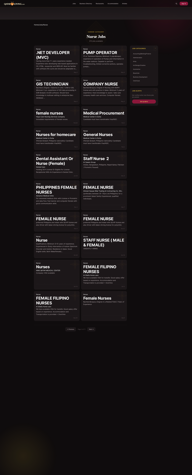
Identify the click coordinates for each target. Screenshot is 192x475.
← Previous (70, 329)
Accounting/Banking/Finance (142, 54)
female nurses (49, 113)
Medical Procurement (103, 113)
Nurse (38, 49)
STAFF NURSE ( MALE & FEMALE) (103, 242)
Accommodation (113, 3)
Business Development (140, 77)
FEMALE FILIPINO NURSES (99, 269)
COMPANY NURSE (100, 84)
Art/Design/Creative (139, 65)
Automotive (136, 69)
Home (36, 25)
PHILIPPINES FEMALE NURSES (56, 190)
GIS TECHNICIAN (52, 84)
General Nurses (97, 134)
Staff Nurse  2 (96, 158)
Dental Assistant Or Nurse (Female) (54, 161)
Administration (137, 57)
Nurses (43, 266)
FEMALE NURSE (98, 187)
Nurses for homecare (56, 134)
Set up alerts (144, 101)
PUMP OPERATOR (100, 52)
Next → (91, 329)
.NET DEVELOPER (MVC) (53, 55)
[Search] (176, 4)
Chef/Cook (136, 81)
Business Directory (86, 3)
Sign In (184, 3)
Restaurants (100, 3)
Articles (124, 3)
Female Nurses (97, 298)
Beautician (136, 73)
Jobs (74, 3)
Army (134, 61)
